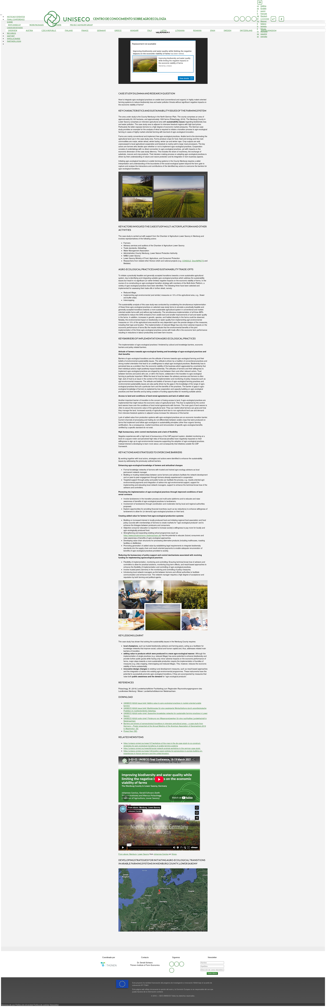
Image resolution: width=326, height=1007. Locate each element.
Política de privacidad (24, 1004)
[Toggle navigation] (1, 14)
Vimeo (174, 854)
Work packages (36, 25)
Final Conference (16, 19)
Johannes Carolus (161, 854)
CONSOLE (186, 260)
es (260, 2)
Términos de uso (8, 1004)
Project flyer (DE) (130, 731)
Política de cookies (41, 1004)
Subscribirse (212, 973)
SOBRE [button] (10, 22)
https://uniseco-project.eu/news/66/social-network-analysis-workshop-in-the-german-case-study (162, 748)
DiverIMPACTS (198, 260)
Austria (29, 30)
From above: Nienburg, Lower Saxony (133, 854)
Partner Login (14, 41)
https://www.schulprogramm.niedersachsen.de (142, 535)
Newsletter (54, 1004)
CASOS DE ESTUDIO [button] (15, 28)
